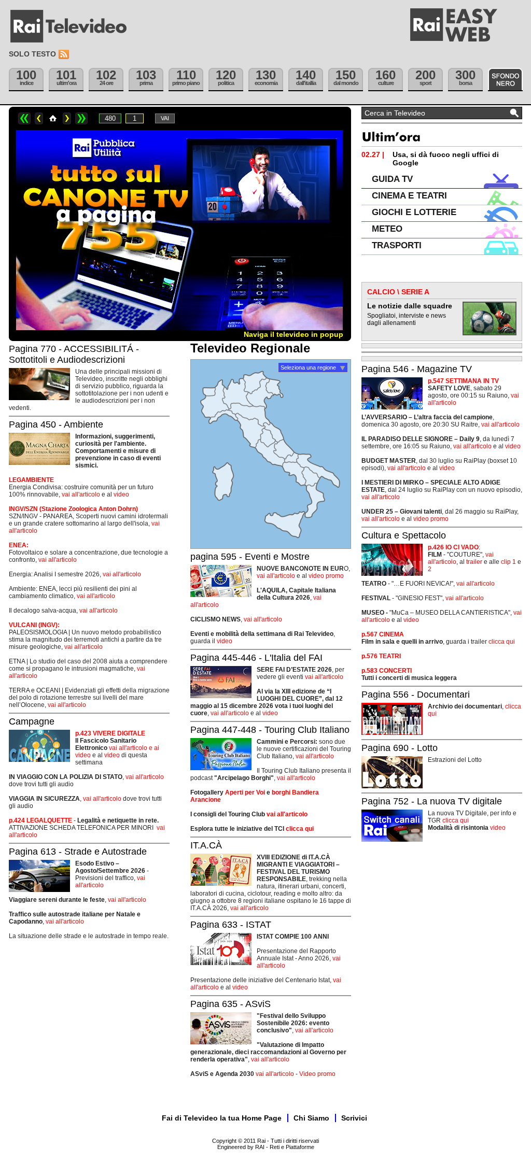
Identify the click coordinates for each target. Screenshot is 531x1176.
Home (53, 118)
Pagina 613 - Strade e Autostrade (78, 851)
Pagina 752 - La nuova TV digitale (431, 801)
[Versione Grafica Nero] (505, 79)
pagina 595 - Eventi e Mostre (250, 556)
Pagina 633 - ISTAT (230, 924)
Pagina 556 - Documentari (415, 694)
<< (24, 118)
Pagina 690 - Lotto (399, 748)
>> (81, 118)
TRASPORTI (397, 245)
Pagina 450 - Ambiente (56, 424)
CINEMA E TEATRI (409, 196)
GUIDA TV (392, 179)
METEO (387, 229)
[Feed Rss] (65, 55)
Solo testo (32, 54)
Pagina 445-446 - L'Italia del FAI (256, 658)
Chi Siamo (311, 1118)
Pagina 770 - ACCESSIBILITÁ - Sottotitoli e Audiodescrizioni (74, 354)
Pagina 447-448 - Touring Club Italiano (270, 730)
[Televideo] (73, 26)
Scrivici (354, 1118)
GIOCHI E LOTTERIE (414, 212)
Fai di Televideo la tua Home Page (222, 1118)
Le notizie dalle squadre (409, 306)
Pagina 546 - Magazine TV (416, 369)
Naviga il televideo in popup (293, 334)
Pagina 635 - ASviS (230, 1004)
